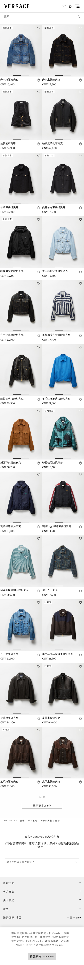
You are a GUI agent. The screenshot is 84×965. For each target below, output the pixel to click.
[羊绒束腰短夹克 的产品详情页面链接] (21, 178)
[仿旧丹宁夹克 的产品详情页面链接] (63, 561)
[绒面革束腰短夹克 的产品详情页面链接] (21, 434)
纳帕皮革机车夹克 (52, 143)
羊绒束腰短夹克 (9, 207)
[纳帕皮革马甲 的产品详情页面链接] (21, 114)
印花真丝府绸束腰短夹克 (14, 590)
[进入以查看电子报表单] (76, 862)
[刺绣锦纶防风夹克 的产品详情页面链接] (21, 497)
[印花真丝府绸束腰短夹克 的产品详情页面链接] (21, 561)
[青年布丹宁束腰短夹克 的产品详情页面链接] (63, 242)
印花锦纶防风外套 (52, 462)
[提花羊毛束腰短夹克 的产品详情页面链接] (63, 178)
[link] (10, 821)
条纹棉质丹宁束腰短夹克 (56, 334)
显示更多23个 (42, 805)
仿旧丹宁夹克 (50, 590)
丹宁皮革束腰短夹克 (11, 334)
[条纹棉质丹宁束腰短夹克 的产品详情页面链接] (63, 306)
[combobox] (42, 16)
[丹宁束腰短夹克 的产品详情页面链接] (21, 51)
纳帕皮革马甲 (8, 143)
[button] (70, 6)
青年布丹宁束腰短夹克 (55, 271)
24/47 (42, 797)
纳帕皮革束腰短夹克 (11, 398)
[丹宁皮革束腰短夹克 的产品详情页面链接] (21, 306)
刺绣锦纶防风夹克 (10, 526)
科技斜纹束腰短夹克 (11, 271)
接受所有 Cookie (42, 956)
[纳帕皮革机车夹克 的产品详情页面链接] (63, 114)
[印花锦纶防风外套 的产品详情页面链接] (63, 434)
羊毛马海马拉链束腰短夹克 (57, 654)
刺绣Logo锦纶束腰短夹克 (56, 526)
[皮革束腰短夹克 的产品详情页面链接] (21, 689)
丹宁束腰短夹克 (9, 79)
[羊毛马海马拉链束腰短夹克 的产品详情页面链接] (63, 625)
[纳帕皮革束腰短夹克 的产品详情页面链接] (21, 370)
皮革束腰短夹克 (9, 717)
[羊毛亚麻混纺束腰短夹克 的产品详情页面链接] (63, 370)
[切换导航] (77, 6)
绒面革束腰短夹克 (10, 462)
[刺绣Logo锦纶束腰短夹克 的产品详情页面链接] (63, 497)
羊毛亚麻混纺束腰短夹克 (56, 398)
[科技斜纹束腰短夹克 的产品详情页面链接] (21, 242)
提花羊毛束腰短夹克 (53, 207)
